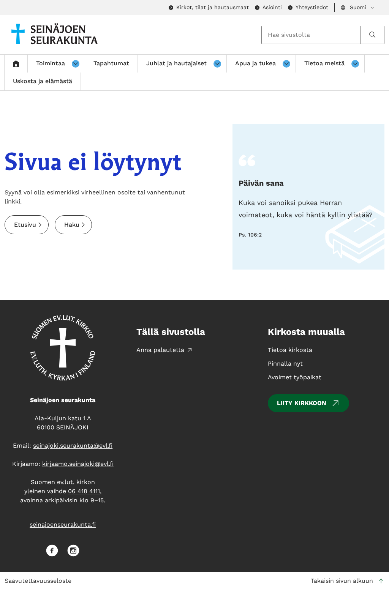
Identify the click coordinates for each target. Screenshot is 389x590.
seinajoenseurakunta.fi (63, 524)
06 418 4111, (84, 491)
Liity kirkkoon (301, 403)
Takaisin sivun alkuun (342, 580)
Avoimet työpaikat (294, 377)
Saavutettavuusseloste (38, 580)
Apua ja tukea (255, 63)
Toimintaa (50, 63)
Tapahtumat (111, 63)
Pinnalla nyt (285, 363)
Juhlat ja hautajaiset (176, 63)
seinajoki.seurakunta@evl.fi (72, 445)
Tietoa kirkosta (290, 349)
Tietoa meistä (324, 63)
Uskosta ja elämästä (42, 81)
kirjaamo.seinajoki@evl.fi (78, 463)
